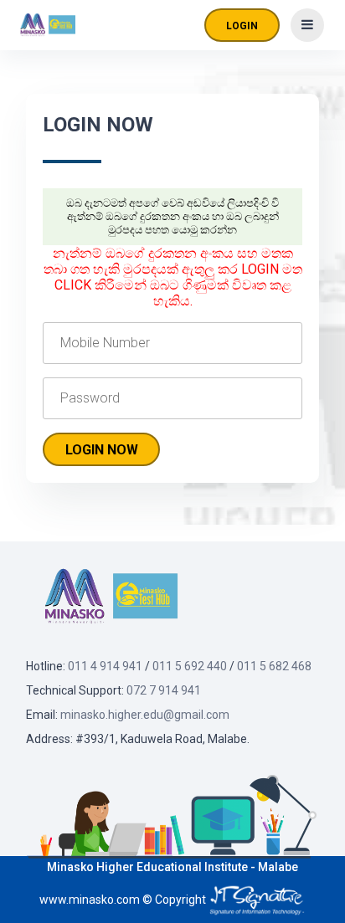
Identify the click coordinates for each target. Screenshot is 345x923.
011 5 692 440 (189, 666)
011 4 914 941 (105, 666)
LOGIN (242, 26)
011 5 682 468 (274, 666)
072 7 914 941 (163, 690)
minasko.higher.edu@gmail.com (144, 714)
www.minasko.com (89, 899)
